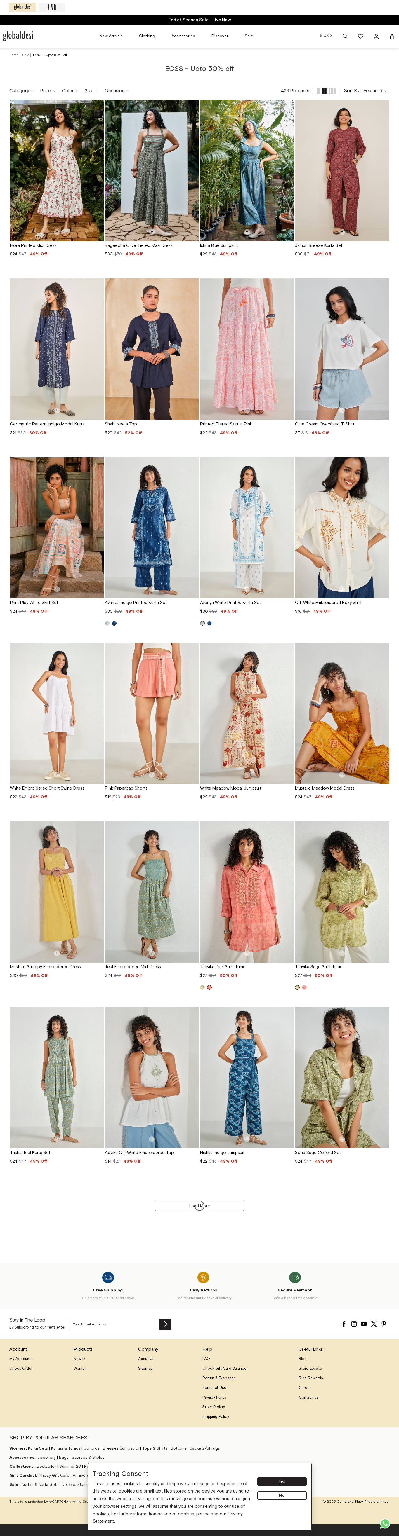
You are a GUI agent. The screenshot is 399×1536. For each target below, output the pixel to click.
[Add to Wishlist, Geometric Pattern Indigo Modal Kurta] (97, 284)
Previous (16, 170)
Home (14, 55)
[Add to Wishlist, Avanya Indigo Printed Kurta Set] (192, 463)
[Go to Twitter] (374, 1322)
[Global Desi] (22, 7)
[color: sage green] (202, 987)
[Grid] (325, 91)
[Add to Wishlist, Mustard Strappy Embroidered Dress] (97, 827)
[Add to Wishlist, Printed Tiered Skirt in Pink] (287, 284)
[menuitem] (111, 36)
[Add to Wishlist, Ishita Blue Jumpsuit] (287, 106)
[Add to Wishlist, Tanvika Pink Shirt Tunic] (287, 827)
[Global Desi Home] (18, 36)
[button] (345, 36)
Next (97, 170)
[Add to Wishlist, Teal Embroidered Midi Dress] (192, 827)
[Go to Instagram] (354, 1322)
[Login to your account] (377, 36)
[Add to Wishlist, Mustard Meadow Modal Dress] (383, 649)
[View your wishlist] (361, 36)
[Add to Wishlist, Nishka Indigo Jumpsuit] (287, 1013)
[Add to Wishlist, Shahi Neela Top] (192, 284)
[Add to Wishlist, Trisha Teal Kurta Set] (97, 1013)
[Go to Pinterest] (384, 1322)
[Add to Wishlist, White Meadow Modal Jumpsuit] (287, 649)
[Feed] (318, 91)
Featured (372, 91)
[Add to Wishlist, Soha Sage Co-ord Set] (383, 1013)
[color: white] (107, 623)
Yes (282, 1481)
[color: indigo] (114, 623)
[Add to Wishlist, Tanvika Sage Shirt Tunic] (383, 827)
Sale (26, 55)
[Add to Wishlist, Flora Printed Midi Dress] (97, 106)
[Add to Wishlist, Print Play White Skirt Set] (97, 463)
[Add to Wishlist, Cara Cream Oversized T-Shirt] (383, 284)
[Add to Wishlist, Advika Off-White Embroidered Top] (192, 1013)
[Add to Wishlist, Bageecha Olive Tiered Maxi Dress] (192, 106)
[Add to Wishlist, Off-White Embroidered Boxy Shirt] (383, 463)
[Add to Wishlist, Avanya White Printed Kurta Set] (287, 463)
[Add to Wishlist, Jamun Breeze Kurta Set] (383, 106)
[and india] (52, 7)
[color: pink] (209, 987)
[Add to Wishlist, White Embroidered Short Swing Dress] (97, 649)
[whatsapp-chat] (385, 1523)
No (282, 1495)
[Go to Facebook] (344, 1322)
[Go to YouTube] (364, 1322)
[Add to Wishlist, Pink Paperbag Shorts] (192, 649)
